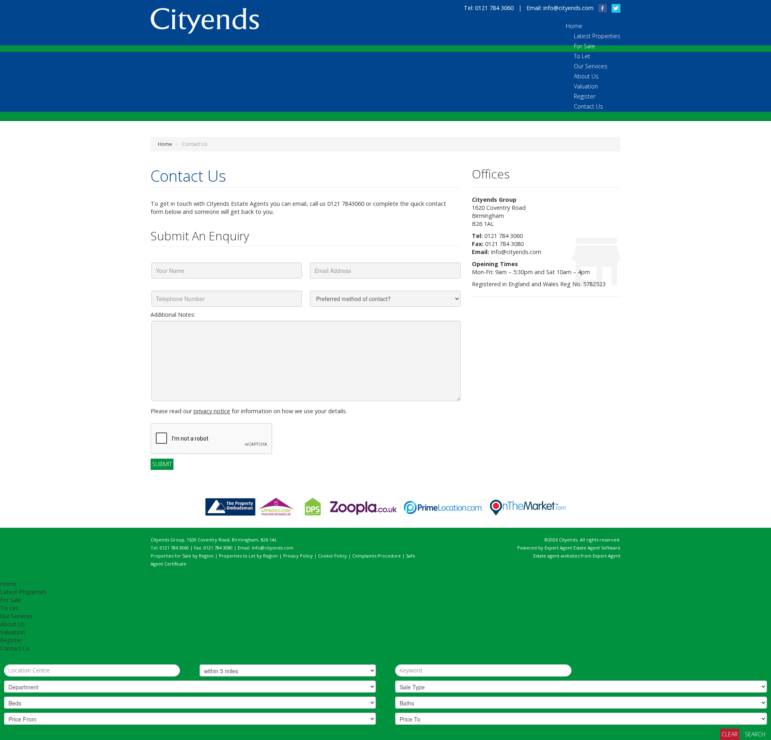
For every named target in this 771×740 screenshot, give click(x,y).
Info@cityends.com (516, 252)
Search (755, 734)
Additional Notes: (173, 314)
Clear (730, 734)
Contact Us (588, 106)
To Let (582, 56)
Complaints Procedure (376, 556)
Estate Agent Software (596, 548)
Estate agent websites (556, 556)
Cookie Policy (332, 556)
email (299, 203)
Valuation (586, 86)
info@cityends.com (568, 8)
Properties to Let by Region (248, 556)
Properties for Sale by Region (182, 556)
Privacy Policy (298, 556)
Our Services (591, 66)
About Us (586, 76)
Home (574, 26)
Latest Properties (597, 36)
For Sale (584, 46)
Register (585, 96)
